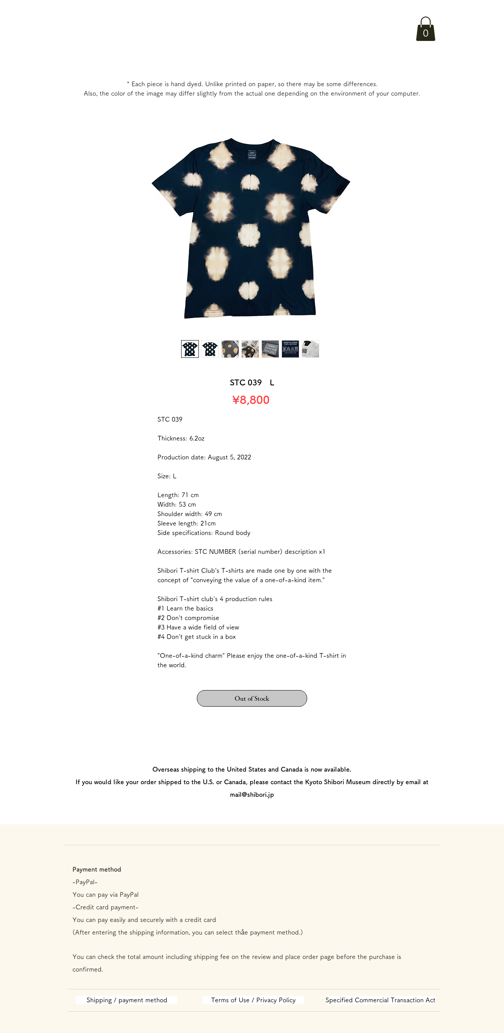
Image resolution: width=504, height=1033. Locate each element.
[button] (425, 29)
